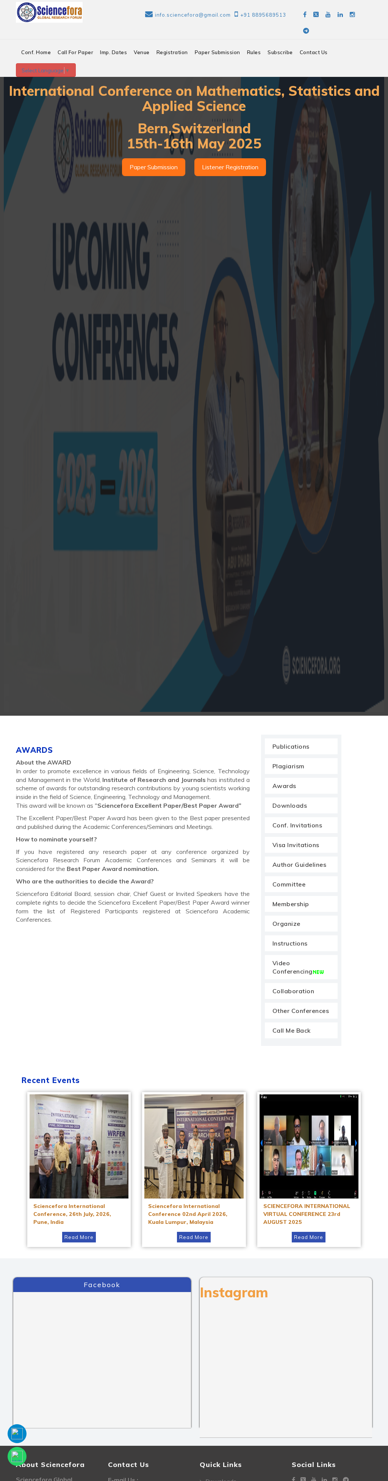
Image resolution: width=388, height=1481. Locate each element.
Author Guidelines (299, 864)
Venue (142, 52)
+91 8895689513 (263, 15)
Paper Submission (217, 52)
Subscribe (280, 52)
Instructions (290, 943)
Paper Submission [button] (154, 167)
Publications (291, 746)
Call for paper (75, 52)
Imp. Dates (113, 52)
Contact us (314, 52)
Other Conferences (300, 1010)
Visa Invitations (295, 845)
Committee (289, 884)
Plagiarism (288, 766)
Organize (286, 923)
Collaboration (293, 991)
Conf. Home (36, 52)
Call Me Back (291, 1030)
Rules (254, 52)
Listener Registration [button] (230, 167)
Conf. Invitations (297, 825)
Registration (172, 52)
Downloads (289, 805)
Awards (284, 786)
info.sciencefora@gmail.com (193, 15)
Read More (79, 1237)
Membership (290, 904)
